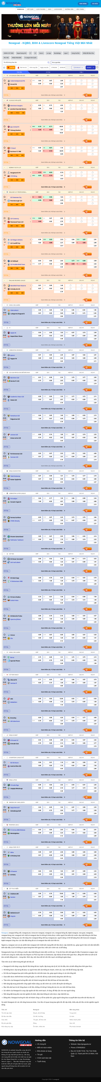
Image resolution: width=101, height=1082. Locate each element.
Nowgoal (20, 9)
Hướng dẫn (69, 9)
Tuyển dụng (41, 1061)
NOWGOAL (5, 1050)
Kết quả (30, 9)
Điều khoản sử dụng (44, 1051)
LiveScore (58, 9)
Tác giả (39, 1054)
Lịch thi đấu (40, 9)
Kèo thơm (80, 9)
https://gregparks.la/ (84, 1044)
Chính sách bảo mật (44, 1058)
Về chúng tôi (41, 1044)
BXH (49, 9)
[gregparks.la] (11, 4)
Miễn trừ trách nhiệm (44, 1047)
